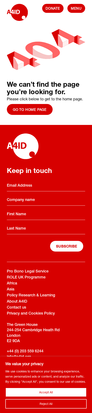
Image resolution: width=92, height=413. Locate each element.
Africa (12, 284)
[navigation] (76, 8)
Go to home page (30, 109)
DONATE (53, 8)
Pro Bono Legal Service (28, 272)
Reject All (46, 404)
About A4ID (17, 302)
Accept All (46, 392)
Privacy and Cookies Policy (31, 314)
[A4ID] (17, 14)
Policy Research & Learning (31, 295)
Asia (10, 289)
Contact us (16, 308)
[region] (46, 385)
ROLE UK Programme (26, 278)
